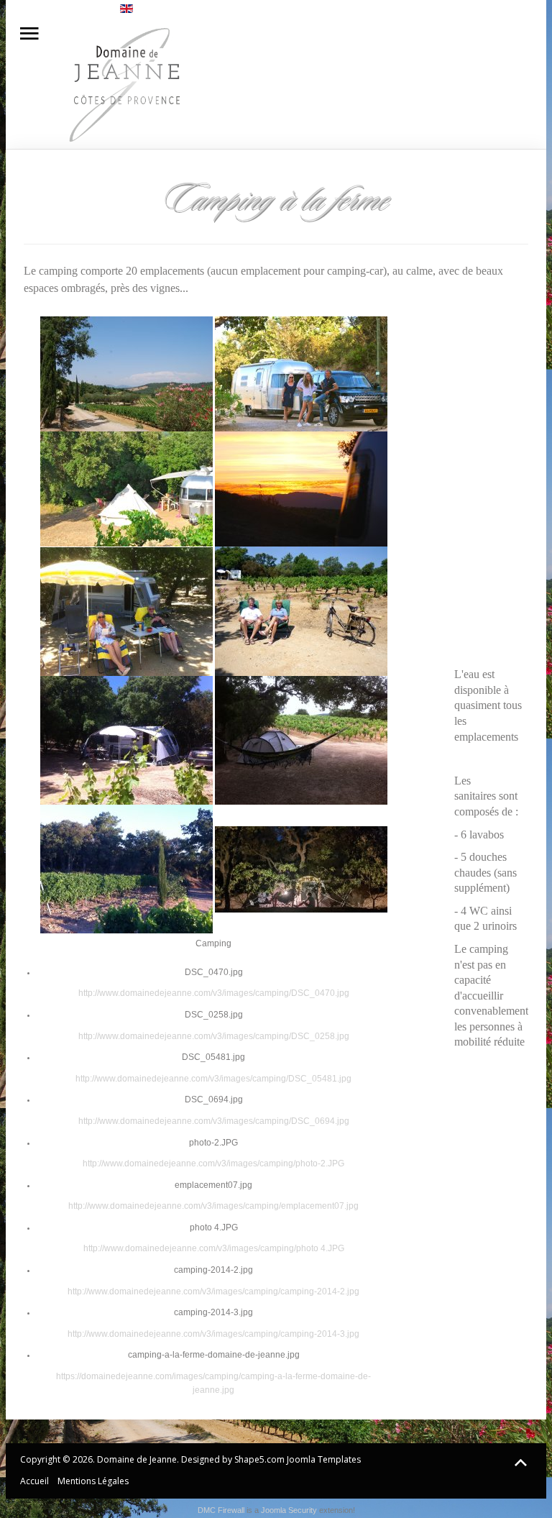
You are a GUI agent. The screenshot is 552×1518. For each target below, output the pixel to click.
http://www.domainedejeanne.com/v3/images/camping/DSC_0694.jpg (213, 1121)
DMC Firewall (221, 1510)
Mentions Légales (93, 1481)
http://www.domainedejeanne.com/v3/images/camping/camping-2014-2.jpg (213, 1291)
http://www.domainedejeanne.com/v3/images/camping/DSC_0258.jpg (213, 1036)
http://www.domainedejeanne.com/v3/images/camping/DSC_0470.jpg (213, 993)
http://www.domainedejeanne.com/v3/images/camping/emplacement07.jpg (213, 1206)
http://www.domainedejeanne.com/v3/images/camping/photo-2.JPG (213, 1163)
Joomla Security (289, 1510)
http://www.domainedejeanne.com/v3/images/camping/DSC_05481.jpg (213, 1078)
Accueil (34, 1481)
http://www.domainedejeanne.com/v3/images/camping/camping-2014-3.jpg (213, 1334)
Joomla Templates (324, 1459)
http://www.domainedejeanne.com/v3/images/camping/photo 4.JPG (213, 1248)
